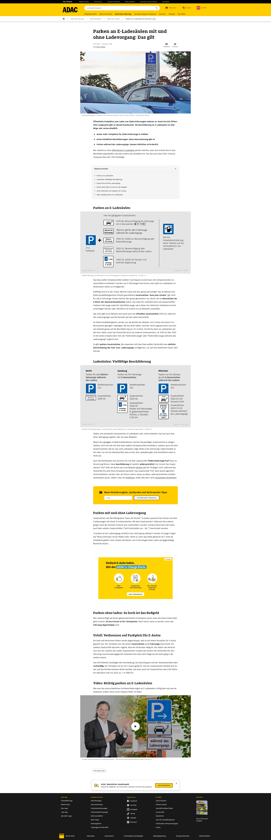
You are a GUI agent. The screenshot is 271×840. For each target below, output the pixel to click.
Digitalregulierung (159, 836)
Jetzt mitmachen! (164, 785)
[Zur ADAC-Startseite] (70, 9)
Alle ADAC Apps (66, 816)
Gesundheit (165, 2)
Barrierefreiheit (204, 836)
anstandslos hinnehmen (165, 477)
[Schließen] (176, 783)
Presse (158, 827)
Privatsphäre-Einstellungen (133, 836)
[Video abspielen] (135, 726)
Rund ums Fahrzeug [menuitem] (123, 14)
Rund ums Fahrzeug (77, 19)
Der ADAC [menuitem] (182, 14)
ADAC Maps (95, 820)
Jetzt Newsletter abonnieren (146, 498)
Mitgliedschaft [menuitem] (90, 14)
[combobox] (122, 8)
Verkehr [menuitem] (172, 14)
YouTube (133, 805)
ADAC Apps (64, 797)
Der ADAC (159, 797)
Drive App (64, 808)
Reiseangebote (96, 824)
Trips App (64, 812)
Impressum (91, 836)
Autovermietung (96, 804)
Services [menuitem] (162, 14)
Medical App (65, 804)
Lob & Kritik (160, 812)
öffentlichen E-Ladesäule (123, 150)
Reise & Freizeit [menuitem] (105, 14)
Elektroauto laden (113, 19)
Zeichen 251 (141, 467)
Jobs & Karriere (161, 801)
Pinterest (133, 822)
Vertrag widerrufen (182, 836)
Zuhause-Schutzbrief (113, 2)
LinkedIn (133, 818)
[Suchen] (156, 8)
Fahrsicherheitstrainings (99, 812)
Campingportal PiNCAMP (99, 827)
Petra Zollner (100, 47)
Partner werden (161, 804)
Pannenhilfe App (66, 801)
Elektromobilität (130, 2)
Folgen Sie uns (131, 797)
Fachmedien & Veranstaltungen (167, 824)
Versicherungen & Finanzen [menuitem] (145, 14)
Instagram (133, 809)
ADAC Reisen (98, 2)
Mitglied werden (84, 2)
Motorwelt (199, 797)
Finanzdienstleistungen (99, 808)
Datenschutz (109, 836)
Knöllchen (130, 477)
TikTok (132, 814)
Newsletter (160, 816)
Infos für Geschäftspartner (165, 820)
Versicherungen (96, 801)
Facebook (133, 801)
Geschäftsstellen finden (164, 808)
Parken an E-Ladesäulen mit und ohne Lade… (141, 19)
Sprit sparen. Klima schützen (148, 2)
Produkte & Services (97, 797)
